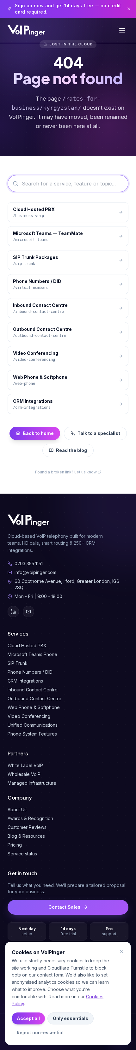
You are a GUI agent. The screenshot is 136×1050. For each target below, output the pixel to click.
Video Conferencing (29, 716)
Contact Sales (64, 907)
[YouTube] (28, 611)
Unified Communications (33, 725)
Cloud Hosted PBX (27, 645)
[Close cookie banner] (121, 951)
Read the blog (71, 450)
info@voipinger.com (35, 572)
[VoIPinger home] (27, 30)
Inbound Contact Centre (33, 689)
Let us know (86, 472)
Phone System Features (32, 733)
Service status (22, 853)
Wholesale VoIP (24, 774)
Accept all (28, 1018)
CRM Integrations (25, 680)
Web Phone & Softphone (34, 707)
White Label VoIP (25, 765)
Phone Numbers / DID (30, 672)
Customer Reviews (27, 827)
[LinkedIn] (13, 611)
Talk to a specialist (98, 433)
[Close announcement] (129, 9)
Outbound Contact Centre (34, 698)
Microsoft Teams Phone (32, 654)
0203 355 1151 (29, 563)
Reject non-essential (40, 1032)
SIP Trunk (18, 663)
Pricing (15, 845)
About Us (17, 809)
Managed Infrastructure (32, 783)
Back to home (38, 433)
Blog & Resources (26, 836)
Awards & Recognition (30, 818)
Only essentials (70, 1018)
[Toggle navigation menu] (122, 30)
